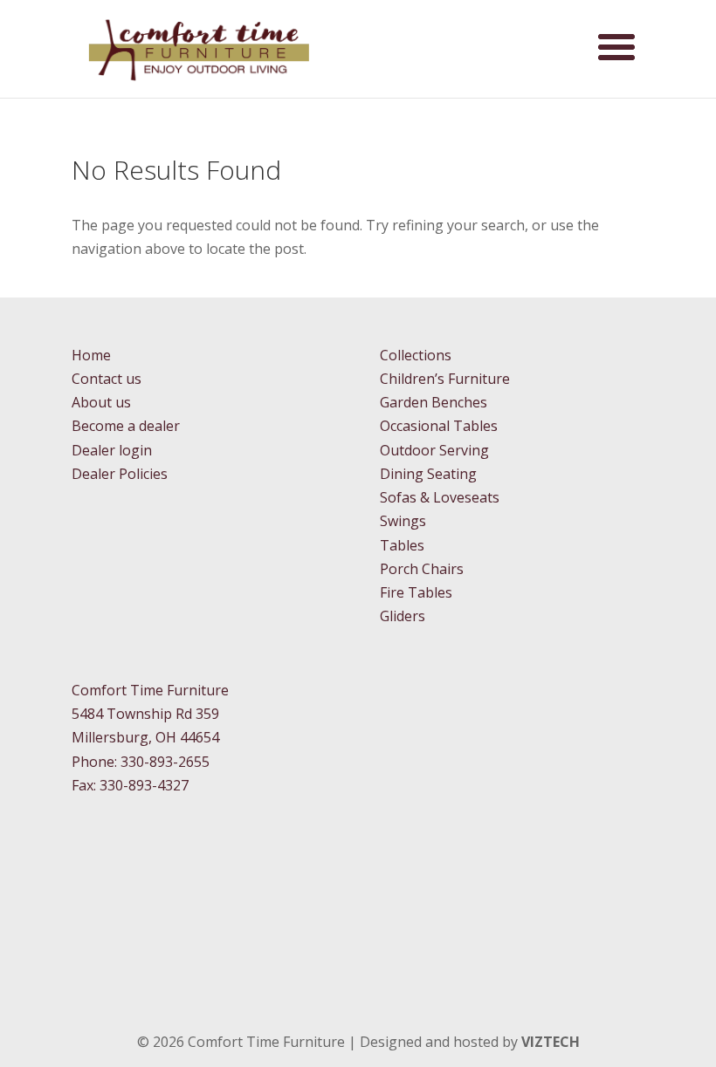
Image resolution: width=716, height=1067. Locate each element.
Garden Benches (433, 402)
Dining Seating (428, 473)
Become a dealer (126, 425)
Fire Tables (416, 592)
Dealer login (112, 450)
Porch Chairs (422, 568)
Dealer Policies (120, 473)
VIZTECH (550, 1041)
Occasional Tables (439, 425)
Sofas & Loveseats (439, 497)
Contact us (106, 378)
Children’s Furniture (445, 378)
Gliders (402, 616)
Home (91, 355)
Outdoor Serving (434, 450)
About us (101, 402)
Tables (402, 545)
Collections (415, 355)
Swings (403, 520)
